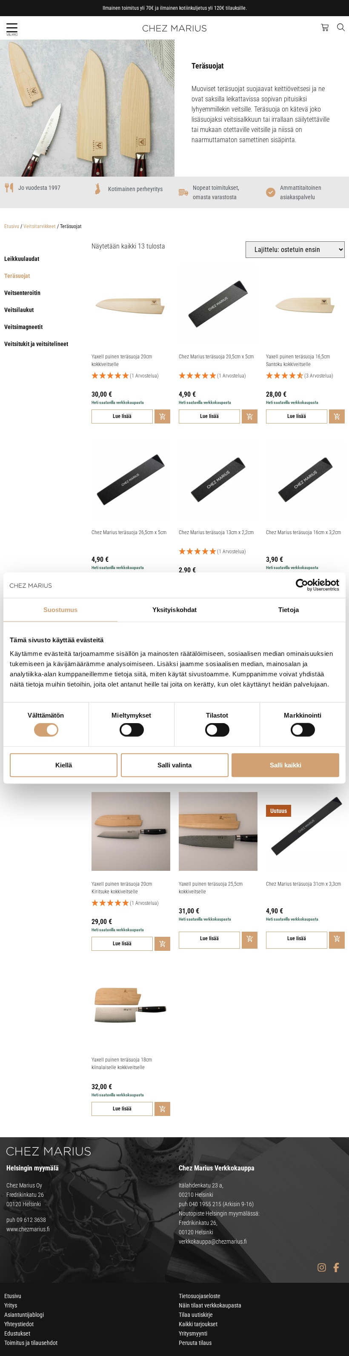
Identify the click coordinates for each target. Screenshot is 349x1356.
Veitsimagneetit (23, 326)
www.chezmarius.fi (28, 1229)
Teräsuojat (17, 275)
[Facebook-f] (336, 1267)
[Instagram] (321, 1267)
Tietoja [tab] (288, 609)
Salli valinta (174, 764)
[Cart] (325, 27)
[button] (11, 27)
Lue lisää (122, 416)
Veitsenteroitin (22, 292)
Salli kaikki (285, 764)
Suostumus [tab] (60, 609)
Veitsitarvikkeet (39, 226)
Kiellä (63, 764)
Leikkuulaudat (21, 258)
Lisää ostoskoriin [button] (162, 416)
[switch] (132, 730)
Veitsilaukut (19, 309)
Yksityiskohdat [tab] (174, 609)
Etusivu (11, 226)
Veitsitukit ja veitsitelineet (36, 343)
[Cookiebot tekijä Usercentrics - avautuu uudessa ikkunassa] (302, 585)
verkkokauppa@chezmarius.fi (213, 1241)
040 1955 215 (205, 1204)
